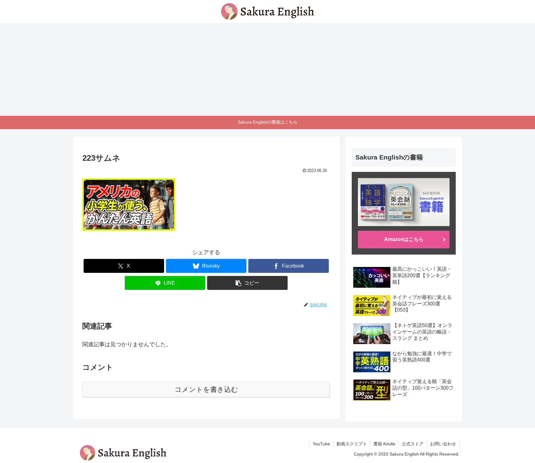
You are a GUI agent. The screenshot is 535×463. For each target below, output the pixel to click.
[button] (247, 283)
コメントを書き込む (206, 389)
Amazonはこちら (404, 239)
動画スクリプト (352, 443)
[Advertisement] (267, 69)
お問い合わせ (443, 443)
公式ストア (413, 443)
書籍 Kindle (384, 443)
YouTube (321, 443)
